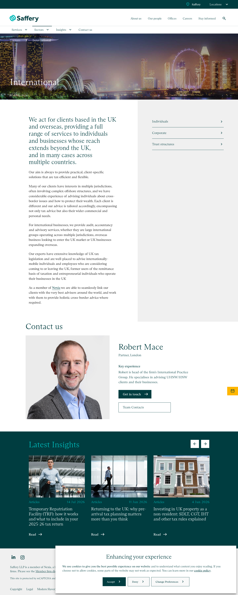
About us (135, 18)
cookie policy (202, 570)
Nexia (56, 288)
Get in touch (132, 394)
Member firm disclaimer (50, 571)
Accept (111, 581)
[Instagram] (22, 557)
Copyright (16, 589)
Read (32, 534)
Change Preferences (167, 581)
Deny (135, 581)
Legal (29, 589)
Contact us (85, 29)
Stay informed (207, 18)
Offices (172, 18)
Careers (187, 18)
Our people (155, 18)
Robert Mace (140, 347)
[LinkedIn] (13, 557)
